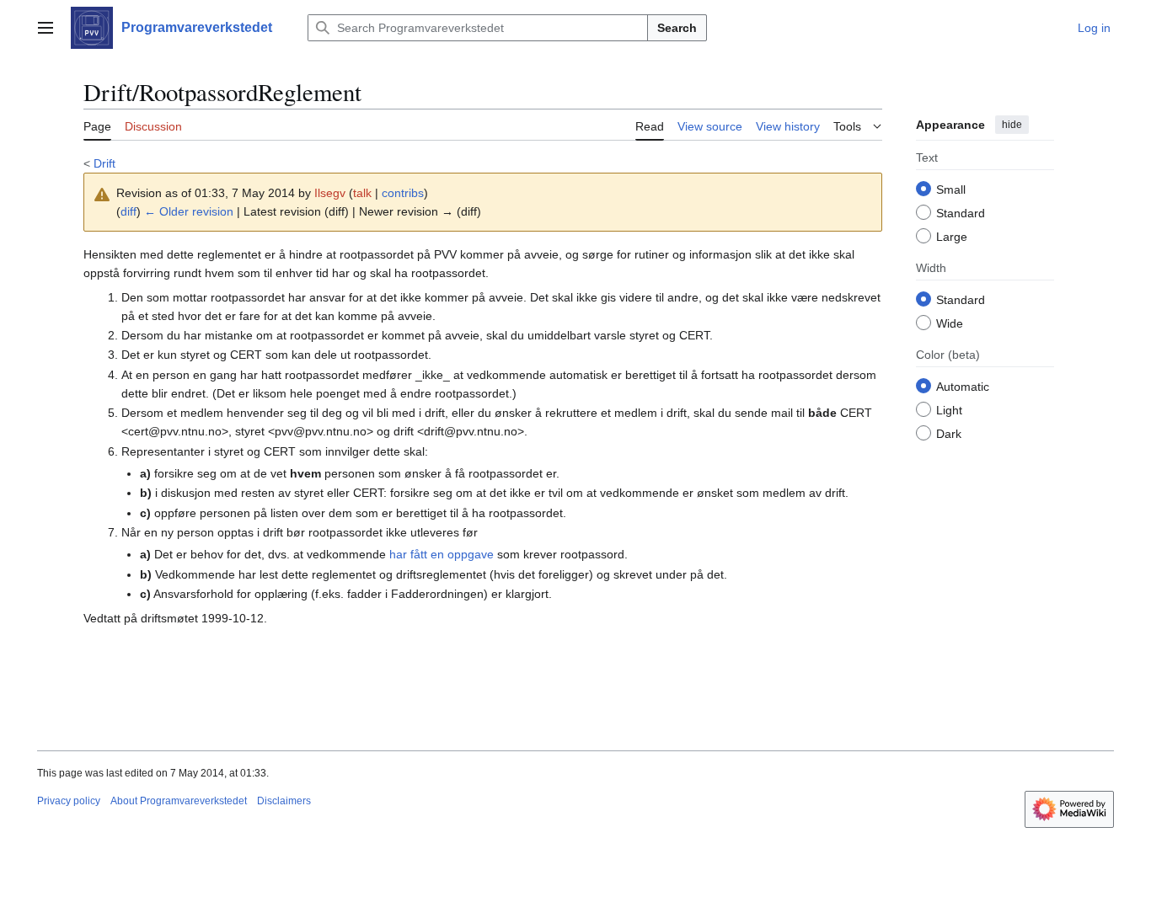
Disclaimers (284, 801)
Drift (104, 163)
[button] (45, 27)
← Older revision (188, 211)
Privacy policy (68, 801)
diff (128, 211)
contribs (403, 193)
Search (677, 28)
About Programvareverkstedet (178, 801)
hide (1012, 125)
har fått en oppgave (441, 554)
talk (362, 193)
